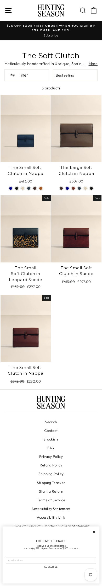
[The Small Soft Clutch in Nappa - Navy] (11, 188)
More (93, 63)
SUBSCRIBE (50, 567)
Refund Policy (51, 465)
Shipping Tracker (51, 482)
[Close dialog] (94, 532)
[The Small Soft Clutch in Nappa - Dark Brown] (35, 188)
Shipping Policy (51, 473)
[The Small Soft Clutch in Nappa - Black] (17, 188)
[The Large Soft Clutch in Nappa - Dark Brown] (61, 188)
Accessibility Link (51, 517)
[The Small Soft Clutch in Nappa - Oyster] (23, 188)
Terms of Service (51, 500)
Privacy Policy (51, 456)
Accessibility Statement (50, 508)
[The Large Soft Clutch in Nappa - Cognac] (73, 188)
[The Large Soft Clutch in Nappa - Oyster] (85, 188)
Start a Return (51, 491)
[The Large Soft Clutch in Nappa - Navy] (67, 188)
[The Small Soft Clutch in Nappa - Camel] (41, 188)
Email (9, 555)
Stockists (51, 439)
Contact (51, 430)
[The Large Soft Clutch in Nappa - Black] (91, 188)
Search (51, 422)
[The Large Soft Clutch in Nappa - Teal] (79, 188)
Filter (23, 75)
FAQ (50, 447)
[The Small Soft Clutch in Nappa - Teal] (29, 188)
